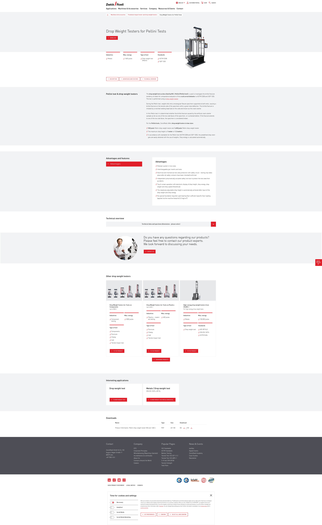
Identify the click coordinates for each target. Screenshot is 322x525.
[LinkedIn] (109, 481)
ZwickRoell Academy (196, 453)
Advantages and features (130, 79)
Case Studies (193, 456)
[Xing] (114, 481)
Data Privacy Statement (116, 485)
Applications (111, 9)
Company (153, 9)
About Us (137, 458)
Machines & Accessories (128, 9)
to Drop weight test (119, 399)
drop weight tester (172, 99)
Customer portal (194, 3)
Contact (180, 9)
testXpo (191, 448)
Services (143, 9)
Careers (136, 463)
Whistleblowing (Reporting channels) (146, 453)
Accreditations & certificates (143, 456)
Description (113, 79)
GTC (135, 448)
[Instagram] (124, 481)
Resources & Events (166, 9)
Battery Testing (166, 453)
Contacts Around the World (142, 460)
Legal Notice (130, 485)
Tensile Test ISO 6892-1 (169, 458)
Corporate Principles (140, 451)
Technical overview (150, 79)
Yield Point (164, 465)
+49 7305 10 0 (110, 457)
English (180, 3)
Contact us (150, 251)
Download (113, 38)
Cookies (140, 485)
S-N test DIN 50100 (167, 460)
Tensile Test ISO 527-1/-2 (169, 456)
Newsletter (192, 458)
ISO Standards (166, 448)
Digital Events (193, 451)
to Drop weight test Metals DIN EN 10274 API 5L (163, 399)
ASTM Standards (166, 451)
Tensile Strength (166, 463)
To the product (118, 351)
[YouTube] (119, 481)
